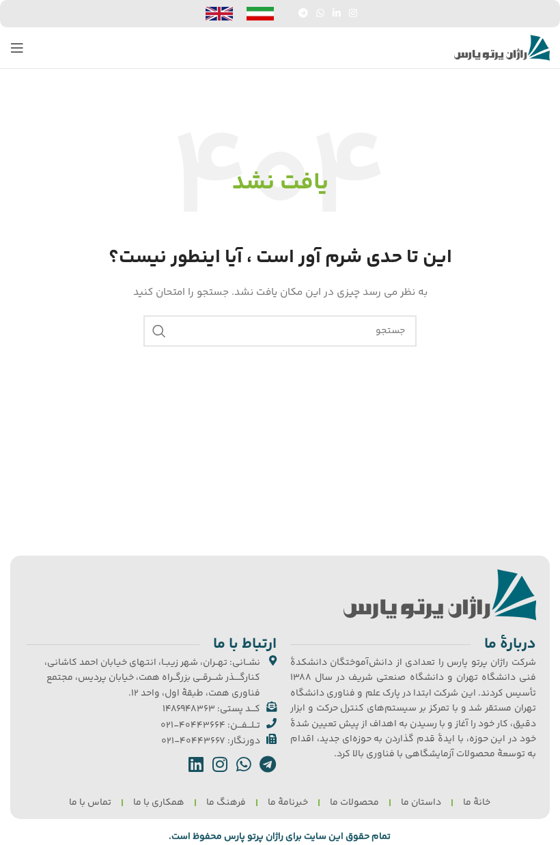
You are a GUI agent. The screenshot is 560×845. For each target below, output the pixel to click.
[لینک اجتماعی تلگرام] (303, 14)
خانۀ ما (476, 802)
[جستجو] (159, 331)
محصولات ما (354, 802)
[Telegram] (268, 764)
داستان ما (421, 802)
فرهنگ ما (226, 802)
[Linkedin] (196, 764)
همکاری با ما (158, 802)
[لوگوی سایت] (502, 47)
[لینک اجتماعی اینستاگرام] (353, 14)
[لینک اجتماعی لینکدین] (336, 14)
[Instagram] (220, 764)
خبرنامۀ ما (288, 802)
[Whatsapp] (244, 764)
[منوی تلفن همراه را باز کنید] (17, 47)
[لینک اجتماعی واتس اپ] (320, 14)
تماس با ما (90, 802)
